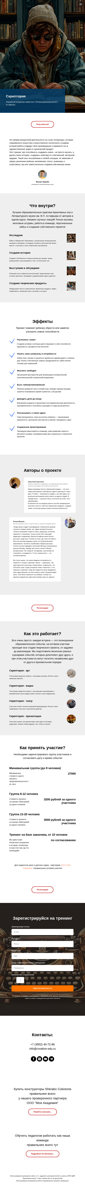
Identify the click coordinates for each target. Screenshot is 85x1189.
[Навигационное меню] (80, 4)
